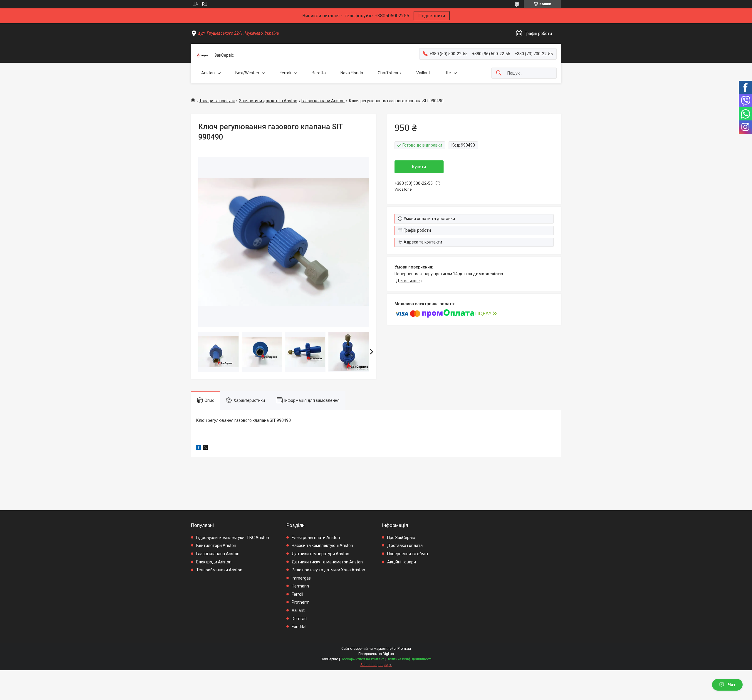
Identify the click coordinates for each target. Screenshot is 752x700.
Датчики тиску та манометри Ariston (327, 562)
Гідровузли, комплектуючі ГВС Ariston (232, 537)
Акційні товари (401, 562)
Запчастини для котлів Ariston (268, 100)
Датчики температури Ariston (320, 553)
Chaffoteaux (390, 72)
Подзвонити (431, 16)
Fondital (299, 626)
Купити (419, 166)
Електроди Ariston (213, 562)
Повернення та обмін (407, 553)
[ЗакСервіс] (202, 55)
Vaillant (423, 72)
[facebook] (198, 448)
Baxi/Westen (247, 72)
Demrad (299, 618)
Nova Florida (351, 72)
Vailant (298, 610)
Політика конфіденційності (409, 659)
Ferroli (285, 72)
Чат (732, 684)
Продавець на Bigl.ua (376, 654)
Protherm (301, 602)
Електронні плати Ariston (316, 537)
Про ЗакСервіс (401, 537)
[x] (205, 448)
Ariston (208, 72)
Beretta (319, 72)
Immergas (301, 578)
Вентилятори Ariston (216, 545)
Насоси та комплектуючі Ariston (322, 545)
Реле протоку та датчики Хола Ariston (328, 570)
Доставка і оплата (405, 545)
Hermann (300, 586)
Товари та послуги (217, 100)
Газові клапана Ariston (217, 553)
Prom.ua (404, 649)
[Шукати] (499, 73)
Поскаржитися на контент (362, 659)
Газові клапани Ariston (323, 100)
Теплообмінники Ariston (219, 570)
